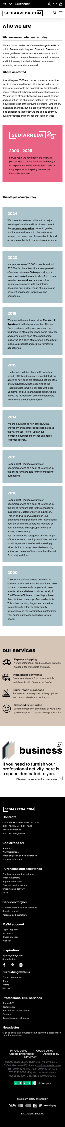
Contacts (9, 817)
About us (7, 848)
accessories (20, 65)
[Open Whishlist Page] (55, 4)
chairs (28, 61)
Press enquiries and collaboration (19, 856)
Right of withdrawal (12, 881)
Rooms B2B (8, 1003)
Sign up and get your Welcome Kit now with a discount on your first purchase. (31, 1034)
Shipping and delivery (13, 889)
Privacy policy (18, 1050)
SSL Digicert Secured (32, 1114)
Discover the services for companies (36, 779)
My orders (7, 933)
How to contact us (11, 830)
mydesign (23, 228)
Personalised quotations (15, 915)
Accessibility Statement (41, 1055)
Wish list (6, 941)
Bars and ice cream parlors (16, 1010)
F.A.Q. (5, 893)
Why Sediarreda (10, 852)
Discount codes (10, 937)
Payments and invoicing (14, 885)
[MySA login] (49, 4)
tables (36, 61)
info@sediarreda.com (48, 1066)
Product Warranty (11, 878)
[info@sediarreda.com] (10, 4)
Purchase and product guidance (18, 874)
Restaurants (8, 1007)
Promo (5, 985)
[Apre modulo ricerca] (54, 13)
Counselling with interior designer (19, 907)
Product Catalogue (12, 977)
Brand (5, 981)
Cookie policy (44, 1050)
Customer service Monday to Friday (20, 822)
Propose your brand (12, 859)
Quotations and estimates (15, 1018)
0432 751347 (22, 4)
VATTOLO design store (14, 833)
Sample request (10, 911)
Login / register (10, 930)
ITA (4, 4)
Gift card (6, 988)
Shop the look (9, 959)
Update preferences (21, 1054)
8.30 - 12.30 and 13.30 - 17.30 (17, 826)
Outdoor (6, 1014)
